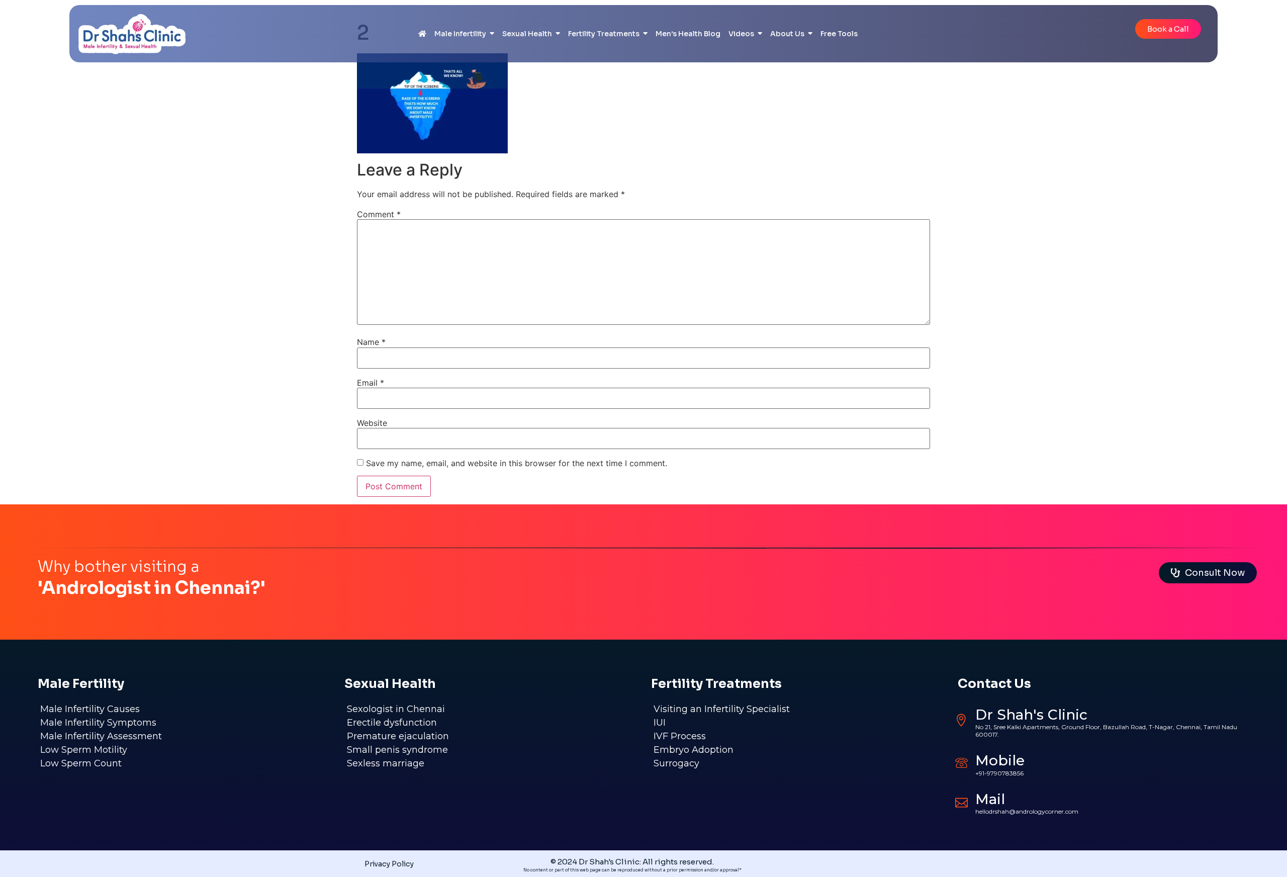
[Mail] (961, 801)
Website (372, 423)
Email (370, 383)
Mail (990, 799)
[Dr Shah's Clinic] (961, 720)
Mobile (1000, 760)
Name (371, 342)
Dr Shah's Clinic (1031, 714)
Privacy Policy (389, 863)
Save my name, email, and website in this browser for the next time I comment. (516, 463)
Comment (379, 214)
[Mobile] (961, 762)
